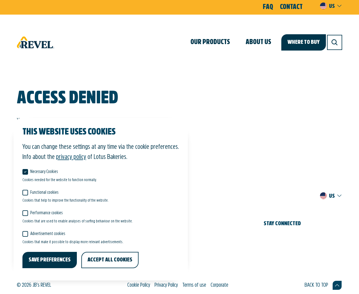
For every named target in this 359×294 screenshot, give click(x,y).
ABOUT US (258, 42)
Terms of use (194, 285)
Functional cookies (44, 192)
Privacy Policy (166, 285)
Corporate (219, 285)
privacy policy (71, 157)
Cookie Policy (138, 285)
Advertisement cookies (47, 234)
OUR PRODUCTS (210, 42)
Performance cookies (46, 213)
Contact (291, 7)
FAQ (268, 7)
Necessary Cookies (44, 172)
